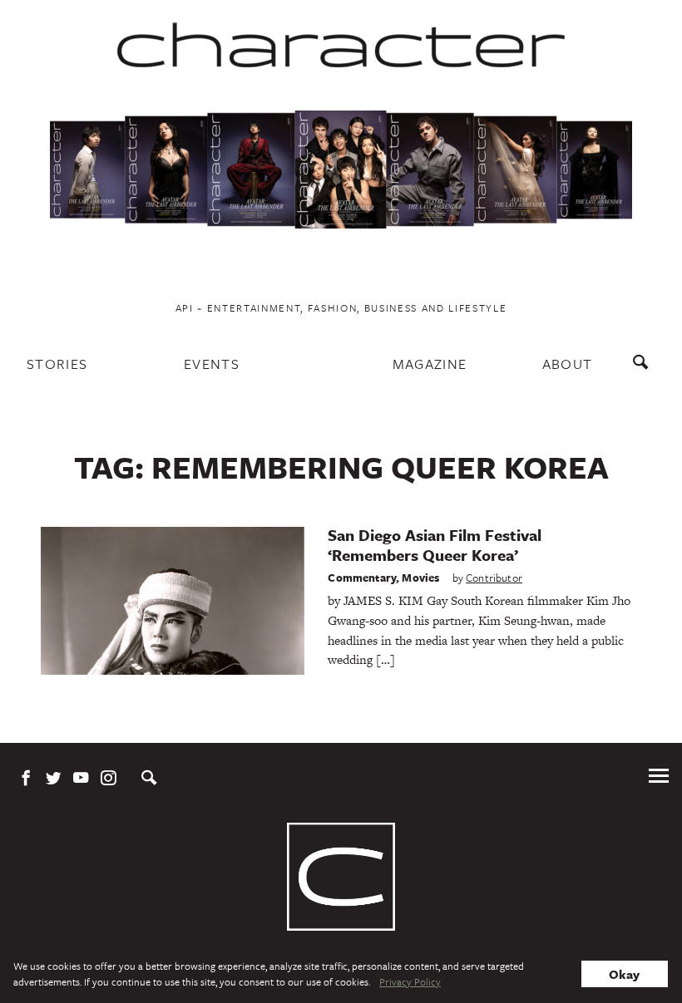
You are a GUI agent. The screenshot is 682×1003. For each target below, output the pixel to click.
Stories (57, 363)
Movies (420, 577)
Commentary (362, 577)
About (567, 363)
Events (212, 363)
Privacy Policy (410, 981)
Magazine (430, 363)
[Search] (644, 370)
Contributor (494, 577)
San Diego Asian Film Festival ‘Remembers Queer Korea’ (434, 545)
